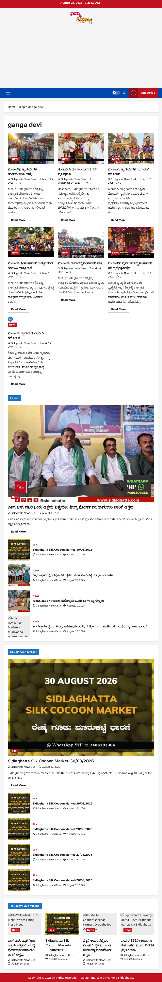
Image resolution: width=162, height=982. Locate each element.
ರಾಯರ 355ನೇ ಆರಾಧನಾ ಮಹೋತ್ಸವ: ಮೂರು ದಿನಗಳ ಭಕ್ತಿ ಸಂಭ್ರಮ (19, 601)
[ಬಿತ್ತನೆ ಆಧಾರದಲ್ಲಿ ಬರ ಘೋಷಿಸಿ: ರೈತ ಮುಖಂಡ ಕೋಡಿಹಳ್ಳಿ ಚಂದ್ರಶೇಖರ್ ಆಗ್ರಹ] (100, 924)
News (15, 158)
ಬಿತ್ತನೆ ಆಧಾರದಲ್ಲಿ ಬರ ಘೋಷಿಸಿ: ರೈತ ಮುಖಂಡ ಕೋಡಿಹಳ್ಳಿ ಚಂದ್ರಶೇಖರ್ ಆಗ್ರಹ (19, 575)
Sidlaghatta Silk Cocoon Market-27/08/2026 (19, 854)
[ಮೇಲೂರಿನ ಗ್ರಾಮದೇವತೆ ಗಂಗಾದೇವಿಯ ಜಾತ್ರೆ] (31, 148)
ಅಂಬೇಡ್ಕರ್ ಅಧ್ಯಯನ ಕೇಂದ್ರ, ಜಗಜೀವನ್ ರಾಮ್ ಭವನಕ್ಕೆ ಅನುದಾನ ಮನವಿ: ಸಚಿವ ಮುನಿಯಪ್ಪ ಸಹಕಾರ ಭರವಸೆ (19, 626)
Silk (35, 544)
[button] (8, 93)
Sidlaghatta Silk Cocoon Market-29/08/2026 (19, 803)
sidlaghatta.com (91, 977)
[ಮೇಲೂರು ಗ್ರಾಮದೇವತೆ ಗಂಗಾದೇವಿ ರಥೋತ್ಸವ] (131, 148)
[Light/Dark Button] (116, 93)
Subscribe (148, 92)
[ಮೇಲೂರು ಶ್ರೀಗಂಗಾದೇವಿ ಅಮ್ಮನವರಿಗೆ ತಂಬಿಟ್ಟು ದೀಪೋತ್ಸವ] (31, 242)
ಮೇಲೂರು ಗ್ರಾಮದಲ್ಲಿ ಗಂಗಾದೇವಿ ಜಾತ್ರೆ (80, 263)
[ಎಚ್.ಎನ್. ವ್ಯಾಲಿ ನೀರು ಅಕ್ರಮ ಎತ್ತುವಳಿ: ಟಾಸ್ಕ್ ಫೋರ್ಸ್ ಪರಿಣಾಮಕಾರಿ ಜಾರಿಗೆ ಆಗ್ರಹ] (81, 453)
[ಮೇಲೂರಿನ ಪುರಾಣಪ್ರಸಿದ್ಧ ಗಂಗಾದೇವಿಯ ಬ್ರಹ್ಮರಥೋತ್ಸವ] (131, 242)
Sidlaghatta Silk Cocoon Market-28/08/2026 (19, 829)
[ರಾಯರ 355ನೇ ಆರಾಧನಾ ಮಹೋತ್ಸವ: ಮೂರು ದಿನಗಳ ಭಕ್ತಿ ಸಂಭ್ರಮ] (137, 924)
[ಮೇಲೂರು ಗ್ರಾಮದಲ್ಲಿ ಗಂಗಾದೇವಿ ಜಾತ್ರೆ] (81, 242)
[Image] (10, 319)
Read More (20, 220)
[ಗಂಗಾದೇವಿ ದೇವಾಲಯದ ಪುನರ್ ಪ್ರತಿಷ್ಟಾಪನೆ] (81, 148)
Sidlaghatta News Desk (23, 179)
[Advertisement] (81, 56)
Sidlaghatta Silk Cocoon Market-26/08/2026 (19, 880)
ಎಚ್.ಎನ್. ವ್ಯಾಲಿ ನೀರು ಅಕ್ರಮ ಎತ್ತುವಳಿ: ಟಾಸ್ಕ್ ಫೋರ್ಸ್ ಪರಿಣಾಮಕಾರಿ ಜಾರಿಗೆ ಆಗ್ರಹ (70, 507)
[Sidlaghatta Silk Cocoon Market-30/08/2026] (81, 707)
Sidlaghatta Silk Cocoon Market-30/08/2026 (19, 549)
